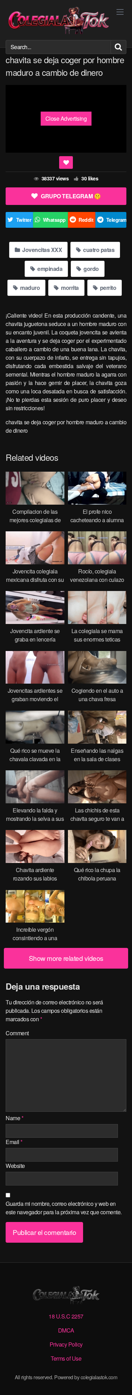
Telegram (116, 219)
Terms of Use (66, 1358)
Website (15, 1166)
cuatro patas (98, 250)
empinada (49, 269)
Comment (17, 1033)
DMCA (66, 1330)
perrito (107, 288)
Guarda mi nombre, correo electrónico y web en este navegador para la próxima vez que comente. (64, 1208)
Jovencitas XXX (41, 250)
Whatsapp (54, 219)
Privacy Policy (66, 1344)
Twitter (23, 219)
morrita (69, 288)
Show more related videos (66, 958)
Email (14, 1142)
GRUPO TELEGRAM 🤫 (71, 196)
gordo (90, 269)
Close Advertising (66, 118)
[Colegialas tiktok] (58, 20)
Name (14, 1118)
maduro (29, 288)
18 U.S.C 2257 (66, 1316)
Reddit (85, 219)
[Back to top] (119, 1379)
